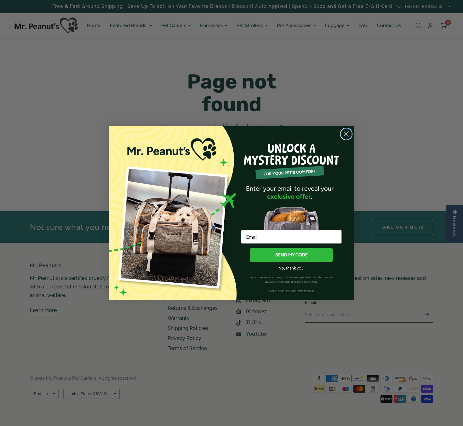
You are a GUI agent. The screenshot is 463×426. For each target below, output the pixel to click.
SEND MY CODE (291, 255)
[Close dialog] (346, 133)
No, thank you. (291, 268)
